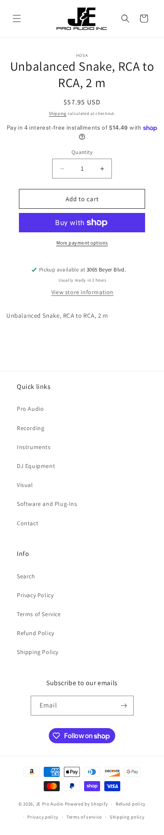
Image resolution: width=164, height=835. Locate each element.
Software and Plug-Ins (47, 504)
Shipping (57, 113)
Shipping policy (127, 817)
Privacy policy (42, 817)
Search (26, 576)
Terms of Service (39, 614)
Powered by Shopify (86, 804)
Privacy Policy (35, 595)
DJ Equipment (36, 466)
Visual (25, 485)
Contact (27, 523)
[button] (17, 18)
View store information (82, 292)
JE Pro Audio (49, 804)
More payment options (82, 242)
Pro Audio (30, 408)
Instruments (34, 447)
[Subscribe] (124, 705)
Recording (30, 428)
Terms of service (84, 817)
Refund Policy (35, 633)
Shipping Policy (37, 652)
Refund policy (130, 804)
